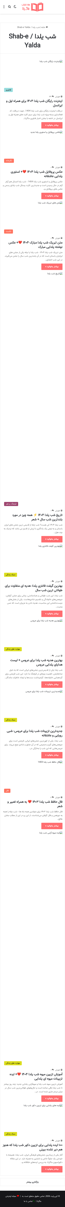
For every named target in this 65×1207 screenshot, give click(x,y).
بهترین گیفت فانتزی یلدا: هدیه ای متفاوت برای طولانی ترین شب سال (33, 588)
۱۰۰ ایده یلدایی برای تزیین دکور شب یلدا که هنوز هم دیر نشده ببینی (32, 1147)
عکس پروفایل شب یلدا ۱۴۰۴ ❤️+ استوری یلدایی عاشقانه (36, 174)
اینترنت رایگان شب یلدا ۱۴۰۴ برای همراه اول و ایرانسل (34, 103)
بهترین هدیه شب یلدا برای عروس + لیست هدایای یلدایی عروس (36, 662)
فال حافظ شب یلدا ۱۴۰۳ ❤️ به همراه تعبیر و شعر (34, 804)
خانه (43, 27)
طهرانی (57, 96)
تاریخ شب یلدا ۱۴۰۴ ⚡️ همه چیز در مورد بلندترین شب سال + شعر (37, 517)
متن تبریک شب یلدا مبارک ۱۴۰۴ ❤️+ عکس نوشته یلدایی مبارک (35, 245)
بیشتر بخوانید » (52, 125)
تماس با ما (28, 1201)
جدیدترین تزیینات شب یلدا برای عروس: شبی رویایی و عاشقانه (34, 733)
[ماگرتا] (32, 7)
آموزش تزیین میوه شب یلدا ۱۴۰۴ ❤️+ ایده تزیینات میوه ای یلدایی (36, 1076)
